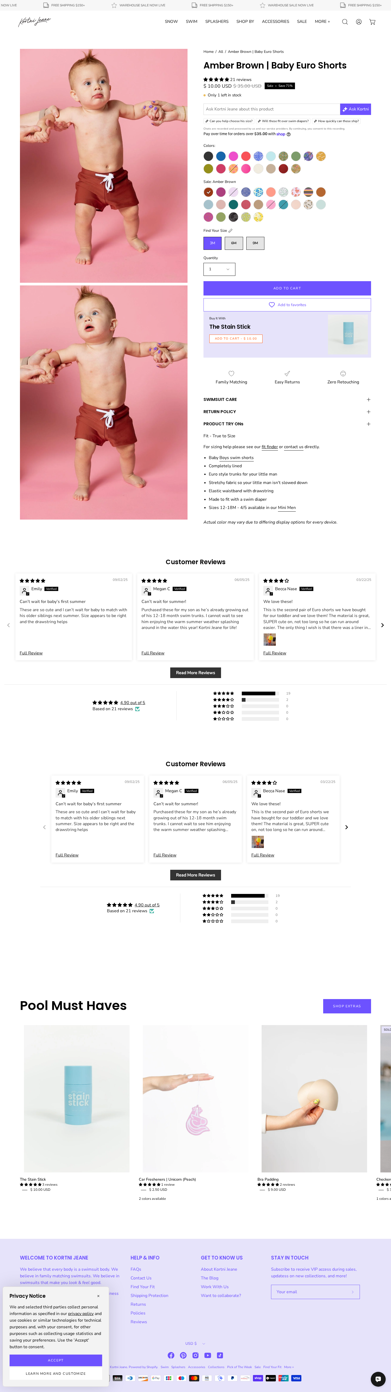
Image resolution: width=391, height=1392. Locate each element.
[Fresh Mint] (271, 156)
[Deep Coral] (246, 156)
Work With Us (215, 1287)
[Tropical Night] (233, 217)
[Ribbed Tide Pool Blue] (283, 204)
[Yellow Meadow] (258, 217)
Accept (56, 1360)
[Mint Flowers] (283, 192)
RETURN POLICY (219, 412)
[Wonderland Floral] (296, 169)
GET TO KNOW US (222, 1258)
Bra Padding (267, 1179)
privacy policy (81, 1314)
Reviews (139, 1322)
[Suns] (208, 217)
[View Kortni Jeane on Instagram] (195, 1355)
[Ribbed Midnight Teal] (233, 204)
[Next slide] (382, 625)
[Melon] (271, 192)
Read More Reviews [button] (195, 673)
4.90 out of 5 (132, 703)
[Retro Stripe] (308, 192)
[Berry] (221, 192)
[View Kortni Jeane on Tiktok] (220, 1355)
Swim (165, 1367)
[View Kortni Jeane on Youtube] (208, 1355)
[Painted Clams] (296, 192)
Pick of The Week (239, 1367)
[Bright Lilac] (233, 192)
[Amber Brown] (208, 192)
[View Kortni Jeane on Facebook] (171, 1355)
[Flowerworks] (258, 192)
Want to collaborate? (221, 1296)
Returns (138, 1304)
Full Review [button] (31, 653)
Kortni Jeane (118, 1367)
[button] (216, 80)
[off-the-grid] (321, 156)
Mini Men (287, 508)
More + (289, 1367)
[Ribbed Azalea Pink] (246, 169)
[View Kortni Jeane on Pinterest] (183, 1355)
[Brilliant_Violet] (233, 156)
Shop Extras (347, 1006)
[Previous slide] (8, 625)
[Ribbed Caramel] (321, 192)
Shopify (152, 1367)
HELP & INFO (145, 1258)
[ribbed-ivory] (258, 169)
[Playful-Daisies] (233, 169)
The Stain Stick (230, 327)
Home (208, 51)
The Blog (209, 1278)
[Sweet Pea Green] (221, 217)
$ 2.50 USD (158, 1189)
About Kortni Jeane (219, 1269)
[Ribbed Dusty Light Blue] (208, 204)
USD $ (191, 1343)
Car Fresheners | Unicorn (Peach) (167, 1179)
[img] (32, 581)
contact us (293, 447)
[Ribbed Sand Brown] (258, 204)
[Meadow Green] (296, 156)
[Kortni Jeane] (34, 22)
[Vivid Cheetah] (246, 217)
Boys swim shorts (236, 458)
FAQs (136, 1269)
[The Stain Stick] (348, 334)
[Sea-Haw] (308, 204)
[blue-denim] (221, 156)
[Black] (208, 156)
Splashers (178, 1367)
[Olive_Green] (208, 169)
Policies (138, 1313)
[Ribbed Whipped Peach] (296, 204)
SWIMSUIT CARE (220, 399)
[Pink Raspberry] (221, 169)
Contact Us (141, 1278)
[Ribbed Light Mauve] (221, 204)
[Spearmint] (321, 204)
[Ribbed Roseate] (246, 204)
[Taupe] (271, 169)
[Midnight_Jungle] (308, 156)
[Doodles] (258, 156)
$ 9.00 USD (277, 1189)
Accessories (196, 1367)
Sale (258, 1367)
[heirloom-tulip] (283, 156)
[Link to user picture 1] (269, 639)
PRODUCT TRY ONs (223, 424)
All (220, 51)
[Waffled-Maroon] (283, 169)
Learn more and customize (56, 1373)
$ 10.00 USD (40, 1189)
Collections (216, 1367)
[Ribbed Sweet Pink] (271, 204)
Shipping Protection (149, 1296)
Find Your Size (215, 230)
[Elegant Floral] (246, 192)
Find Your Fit (143, 1287)
